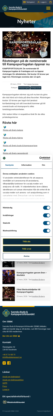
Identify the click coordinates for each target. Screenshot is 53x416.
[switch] (46, 215)
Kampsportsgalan (24, 88)
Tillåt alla (26, 241)
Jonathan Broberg (38, 263)
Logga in (5, 390)
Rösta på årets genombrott (15, 153)
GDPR (4, 383)
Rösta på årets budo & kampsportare (20, 146)
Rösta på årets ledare (13, 130)
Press (4, 386)
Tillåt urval (26, 249)
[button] (29, 2)
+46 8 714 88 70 (8, 355)
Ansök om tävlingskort (11, 377)
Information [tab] (26, 165)
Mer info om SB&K (9, 336)
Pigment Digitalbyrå (44, 411)
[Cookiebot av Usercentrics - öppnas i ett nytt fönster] (39, 158)
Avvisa (26, 256)
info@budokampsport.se (12, 357)
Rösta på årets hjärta (13, 138)
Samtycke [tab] (9, 165)
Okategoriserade (36, 88)
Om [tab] (43, 165)
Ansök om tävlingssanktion (13, 380)
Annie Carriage (32, 84)
